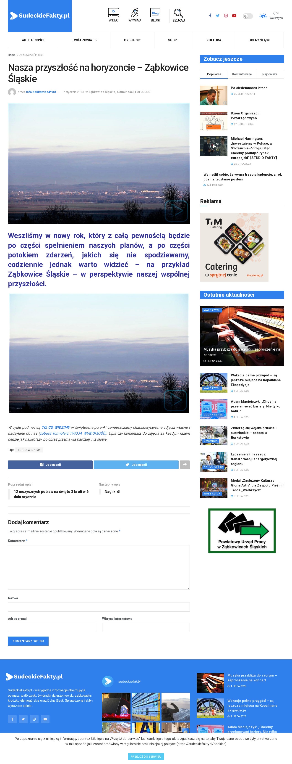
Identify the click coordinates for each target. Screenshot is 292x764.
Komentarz (18, 541)
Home (12, 55)
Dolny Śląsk (259, 40)
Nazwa (13, 598)
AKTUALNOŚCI (33, 40)
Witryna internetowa (117, 619)
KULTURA (214, 40)
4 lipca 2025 (214, 361)
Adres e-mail (18, 619)
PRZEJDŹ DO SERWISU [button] (146, 756)
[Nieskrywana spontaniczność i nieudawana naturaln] (116, 707)
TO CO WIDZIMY (29, 450)
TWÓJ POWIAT (83, 40)
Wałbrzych (212, 310)
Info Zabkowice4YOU (41, 92)
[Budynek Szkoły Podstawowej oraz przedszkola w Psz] (146, 707)
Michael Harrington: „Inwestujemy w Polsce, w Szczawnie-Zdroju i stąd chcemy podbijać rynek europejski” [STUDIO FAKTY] (254, 148)
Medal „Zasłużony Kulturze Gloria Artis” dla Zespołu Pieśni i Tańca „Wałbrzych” (257, 485)
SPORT (173, 40)
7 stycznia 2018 (73, 92)
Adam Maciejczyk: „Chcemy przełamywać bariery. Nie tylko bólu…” (255, 406)
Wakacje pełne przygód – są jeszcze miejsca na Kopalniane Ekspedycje (256, 380)
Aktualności (125, 92)
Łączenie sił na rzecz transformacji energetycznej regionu (254, 459)
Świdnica (211, 440)
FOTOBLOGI (143, 92)
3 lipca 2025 (241, 469)
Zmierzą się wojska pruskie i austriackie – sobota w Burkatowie (253, 433)
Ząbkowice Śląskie (31, 55)
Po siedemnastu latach (249, 88)
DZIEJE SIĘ (132, 40)
